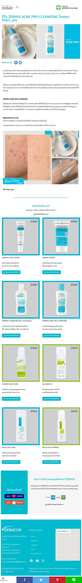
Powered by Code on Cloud (39, 571)
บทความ (33, 549)
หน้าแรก (33, 536)
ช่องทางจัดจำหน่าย (36, 554)
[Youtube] (37, 560)
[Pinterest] (57, 580)
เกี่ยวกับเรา (34, 541)
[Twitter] (41, 580)
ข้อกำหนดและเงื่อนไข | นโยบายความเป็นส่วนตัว (13, 570)
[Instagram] (43, 560)
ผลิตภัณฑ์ (34, 545)
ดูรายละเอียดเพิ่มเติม (11, 272)
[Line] (74, 580)
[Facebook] (24, 580)
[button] (17, 7)
